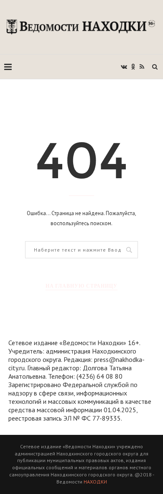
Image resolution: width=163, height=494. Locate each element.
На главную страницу (81, 286)
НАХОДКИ (95, 481)
